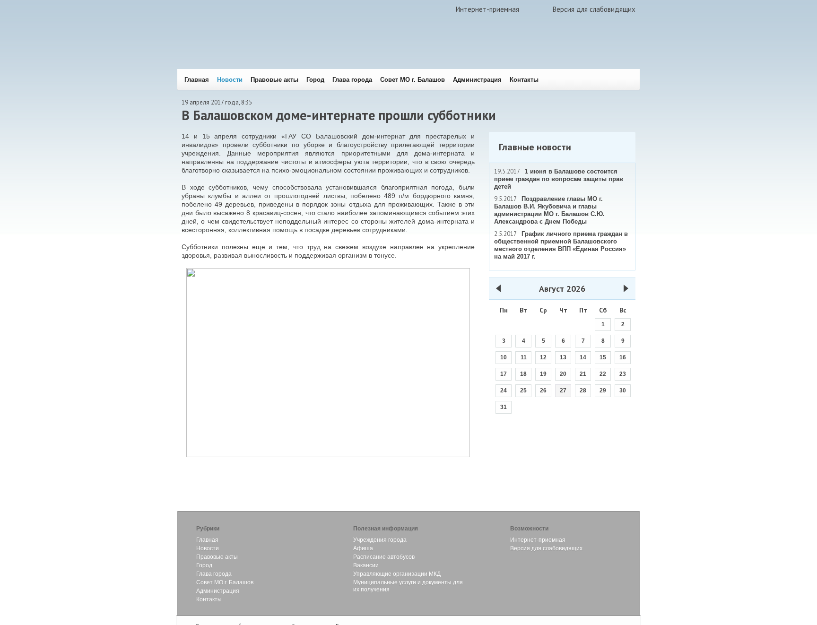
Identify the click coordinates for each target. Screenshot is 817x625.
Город (315, 79)
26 (543, 390)
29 (603, 390)
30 (622, 390)
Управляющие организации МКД (397, 574)
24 (503, 390)
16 (622, 357)
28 (583, 390)
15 (603, 357)
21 (583, 374)
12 (543, 357)
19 (543, 374)
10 (503, 357)
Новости (230, 79)
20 (563, 374)
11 (524, 357)
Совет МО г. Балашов (412, 79)
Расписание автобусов (384, 557)
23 (622, 374)
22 (603, 374)
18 (523, 374)
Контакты (524, 79)
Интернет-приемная (487, 9)
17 (503, 374)
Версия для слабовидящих (594, 9)
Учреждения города (380, 540)
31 (503, 407)
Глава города (352, 79)
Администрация (477, 79)
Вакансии (366, 565)
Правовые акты (274, 79)
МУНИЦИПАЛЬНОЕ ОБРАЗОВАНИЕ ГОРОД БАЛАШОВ (320, 50)
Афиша (363, 548)
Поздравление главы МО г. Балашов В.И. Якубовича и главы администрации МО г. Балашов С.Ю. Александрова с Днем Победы (549, 210)
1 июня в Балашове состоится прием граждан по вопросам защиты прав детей (558, 179)
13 (563, 357)
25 (523, 390)
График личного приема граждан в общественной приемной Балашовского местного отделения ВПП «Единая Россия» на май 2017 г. (561, 245)
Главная (196, 79)
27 (563, 390)
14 (583, 357)
